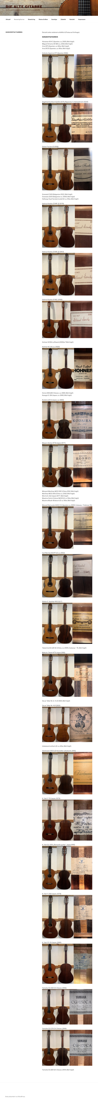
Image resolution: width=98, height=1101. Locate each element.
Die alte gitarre (24, 7)
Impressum (81, 19)
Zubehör (63, 19)
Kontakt (72, 19)
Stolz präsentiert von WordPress (15, 1096)
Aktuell (8, 19)
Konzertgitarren (19, 19)
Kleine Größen (43, 19)
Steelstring (31, 19)
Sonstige (54, 19)
